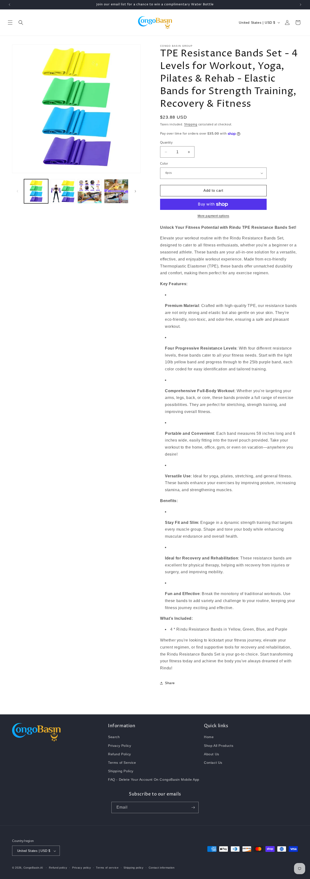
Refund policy (58, 867)
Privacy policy (81, 867)
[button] (10, 22)
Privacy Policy (119, 746)
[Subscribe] (193, 807)
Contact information (162, 867)
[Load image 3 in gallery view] (90, 191)
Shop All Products (218, 746)
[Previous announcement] (9, 4)
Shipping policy (134, 867)
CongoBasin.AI (33, 867)
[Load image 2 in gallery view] (63, 191)
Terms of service (107, 867)
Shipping (190, 124)
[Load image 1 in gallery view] (36, 191)
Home (209, 737)
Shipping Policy (120, 771)
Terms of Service (122, 762)
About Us (211, 754)
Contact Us (213, 762)
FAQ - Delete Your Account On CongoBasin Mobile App (153, 780)
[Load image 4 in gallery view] (116, 191)
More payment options (213, 216)
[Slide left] (17, 191)
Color (164, 163)
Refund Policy (119, 754)
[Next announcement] (300, 4)
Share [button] (170, 683)
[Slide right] (135, 191)
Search (114, 737)
